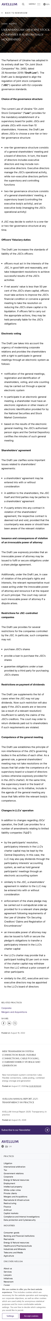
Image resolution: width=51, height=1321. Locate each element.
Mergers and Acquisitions (14, 1012)
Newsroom (9, 1281)
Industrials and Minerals (15, 1249)
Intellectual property (13, 1186)
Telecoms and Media (13, 1252)
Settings (10, 1316)
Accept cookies (31, 1316)
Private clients (10, 1193)
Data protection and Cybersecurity (20, 1220)
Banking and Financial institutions (19, 1236)
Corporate (6, 1008)
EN (6, 1146)
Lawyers (8, 1275)
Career (7, 1285)
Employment (9, 1183)
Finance (7, 1206)
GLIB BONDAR (35, 1086)
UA (47, 4)
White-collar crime (12, 1190)
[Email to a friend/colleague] (15, 1023)
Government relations (14, 1173)
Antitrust (8, 1210)
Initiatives (8, 1278)
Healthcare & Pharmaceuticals (18, 1246)
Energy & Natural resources (16, 1180)
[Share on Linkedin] (9, 1023)
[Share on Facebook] (3, 1023)
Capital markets (11, 1213)
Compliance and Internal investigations (22, 1216)
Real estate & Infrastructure (16, 1200)
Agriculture (9, 1256)
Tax (5, 1170)
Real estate (9, 1239)
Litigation (8, 1163)
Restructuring (10, 1203)
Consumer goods (11, 1232)
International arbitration (14, 1166)
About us (8, 1268)
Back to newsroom (15, 13)
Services (8, 1271)
